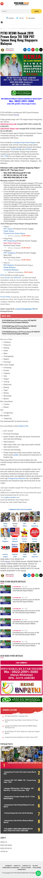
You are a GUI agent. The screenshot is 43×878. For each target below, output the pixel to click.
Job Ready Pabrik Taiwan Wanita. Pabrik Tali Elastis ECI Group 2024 (21, 721)
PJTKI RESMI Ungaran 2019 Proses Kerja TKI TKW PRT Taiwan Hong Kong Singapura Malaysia (25, 633)
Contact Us (26, 865)
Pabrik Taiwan (9, 231)
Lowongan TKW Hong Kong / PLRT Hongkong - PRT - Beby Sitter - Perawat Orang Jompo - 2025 (19, 789)
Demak (16, 115)
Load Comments (21, 662)
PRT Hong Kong (10, 241)
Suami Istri (35, 556)
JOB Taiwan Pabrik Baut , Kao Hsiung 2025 (16, 716)
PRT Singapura (9, 253)
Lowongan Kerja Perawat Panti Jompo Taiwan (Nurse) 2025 (20, 773)
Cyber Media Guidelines (10, 867)
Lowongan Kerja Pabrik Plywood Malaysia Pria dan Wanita (19, 806)
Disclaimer (37, 867)
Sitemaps (8, 865)
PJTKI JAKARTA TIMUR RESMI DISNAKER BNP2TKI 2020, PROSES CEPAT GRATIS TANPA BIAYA (18, 830)
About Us (17, 865)
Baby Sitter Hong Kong (12, 243)
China (15, 556)
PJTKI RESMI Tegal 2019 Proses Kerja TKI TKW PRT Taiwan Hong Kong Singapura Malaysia (26, 600)
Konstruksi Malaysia (11, 270)
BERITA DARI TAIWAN (6, 845)
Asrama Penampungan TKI (25, 309)
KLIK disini (26, 236)
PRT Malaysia (9, 265)
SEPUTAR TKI (4, 851)
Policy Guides (26, 867)
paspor (16, 455)
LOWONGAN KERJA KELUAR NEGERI (20, 509)
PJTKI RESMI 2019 (10, 50)
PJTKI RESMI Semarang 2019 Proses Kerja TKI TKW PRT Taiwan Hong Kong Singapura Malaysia (26, 644)
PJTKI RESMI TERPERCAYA (21, 873)
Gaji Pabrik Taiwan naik (9, 129)
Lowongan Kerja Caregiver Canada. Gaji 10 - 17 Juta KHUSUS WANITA (19, 797)
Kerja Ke (34, 539)
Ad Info (35, 865)
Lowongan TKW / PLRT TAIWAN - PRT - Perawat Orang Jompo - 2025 (20, 781)
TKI (2, 156)
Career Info (21, 869)
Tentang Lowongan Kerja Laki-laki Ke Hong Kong (18, 813)
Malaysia (15, 541)
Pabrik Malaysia (9, 267)
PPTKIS (28, 149)
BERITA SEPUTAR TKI (6, 848)
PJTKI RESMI (16, 149)
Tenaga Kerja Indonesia (17, 478)
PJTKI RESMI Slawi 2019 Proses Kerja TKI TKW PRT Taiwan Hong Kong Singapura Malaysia (26, 589)
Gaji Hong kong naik (8, 124)
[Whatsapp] (38, 873)
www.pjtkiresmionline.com (10, 497)
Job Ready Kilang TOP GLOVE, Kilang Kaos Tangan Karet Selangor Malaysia (22, 732)
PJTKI (2, 275)
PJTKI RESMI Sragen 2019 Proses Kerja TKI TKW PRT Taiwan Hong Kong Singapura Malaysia (25, 622)
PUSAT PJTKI (5, 297)
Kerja (24, 554)
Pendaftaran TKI (23, 426)
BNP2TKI (17, 277)
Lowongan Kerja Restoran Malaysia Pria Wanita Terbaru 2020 (21, 737)
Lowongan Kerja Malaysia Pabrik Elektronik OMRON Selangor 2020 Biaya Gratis (21, 726)
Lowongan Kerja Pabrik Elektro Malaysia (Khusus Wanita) (18, 821)
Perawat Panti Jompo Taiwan (14, 233)
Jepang (5, 556)
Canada (34, 541)
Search (37, 11)
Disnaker (7, 277)
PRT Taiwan (8, 229)
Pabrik (25, 556)
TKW (7, 156)
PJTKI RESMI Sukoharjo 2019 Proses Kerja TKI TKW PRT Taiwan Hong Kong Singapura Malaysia (26, 611)
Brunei (25, 541)
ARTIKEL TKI (3, 842)
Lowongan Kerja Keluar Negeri (23, 142)
